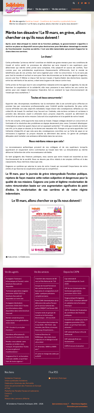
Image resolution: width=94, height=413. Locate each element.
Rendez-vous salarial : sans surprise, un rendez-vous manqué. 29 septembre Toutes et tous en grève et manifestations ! (17, 346)
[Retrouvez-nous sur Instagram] (89, 3)
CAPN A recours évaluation (74, 346)
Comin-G (8, 393)
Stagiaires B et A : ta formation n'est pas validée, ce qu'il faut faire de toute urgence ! (17, 358)
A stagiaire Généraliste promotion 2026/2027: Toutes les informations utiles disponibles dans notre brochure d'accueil (17, 308)
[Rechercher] (74, 3)
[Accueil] (12, 7)
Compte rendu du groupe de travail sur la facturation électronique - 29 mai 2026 (45, 315)
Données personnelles (77, 406)
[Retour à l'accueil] (10, 21)
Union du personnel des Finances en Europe (23, 386)
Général (54, 378)
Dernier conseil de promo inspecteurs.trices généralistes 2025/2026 (17, 320)
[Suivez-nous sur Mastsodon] (82, 3)
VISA (7, 396)
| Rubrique (62, 378)
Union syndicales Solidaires (16, 380)
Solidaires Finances (13, 378)
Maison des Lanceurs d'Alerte (17, 398)
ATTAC (7, 388)
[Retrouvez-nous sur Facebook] (78, 3)
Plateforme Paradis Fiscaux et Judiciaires (22, 391)
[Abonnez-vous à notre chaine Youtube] (85, 3)
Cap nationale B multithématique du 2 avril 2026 (74, 281)
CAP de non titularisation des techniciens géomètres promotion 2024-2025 (75, 290)
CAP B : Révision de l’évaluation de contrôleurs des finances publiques (76, 312)
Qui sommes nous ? (60, 404)
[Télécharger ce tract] (46, 229)
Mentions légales (79, 404)
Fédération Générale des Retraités (19, 383)
